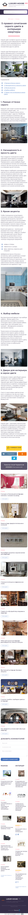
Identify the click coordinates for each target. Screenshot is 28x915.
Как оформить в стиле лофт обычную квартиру (13, 729)
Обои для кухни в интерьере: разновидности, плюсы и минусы (12, 641)
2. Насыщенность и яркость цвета (15, 85)
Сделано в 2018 (10, 910)
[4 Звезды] (10, 467)
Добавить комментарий (10, 759)
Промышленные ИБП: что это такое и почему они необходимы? (7, 847)
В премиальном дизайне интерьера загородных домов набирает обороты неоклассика (21, 784)
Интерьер (3, 491)
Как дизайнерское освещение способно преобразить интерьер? (20, 876)
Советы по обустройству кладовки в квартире (13, 612)
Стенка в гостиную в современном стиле (12, 582)
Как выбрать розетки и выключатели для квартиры (13, 553)
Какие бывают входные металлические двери (5, 868)
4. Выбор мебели (9, 90)
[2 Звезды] (7, 467)
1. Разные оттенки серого (12, 83)
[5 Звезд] (11, 467)
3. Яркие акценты (9, 88)
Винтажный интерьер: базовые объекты (11, 670)
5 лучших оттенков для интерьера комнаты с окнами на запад (12, 494)
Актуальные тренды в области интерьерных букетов (21, 853)
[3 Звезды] (8, 467)
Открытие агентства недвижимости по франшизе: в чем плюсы (7, 783)
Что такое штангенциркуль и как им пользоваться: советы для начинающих (6, 806)
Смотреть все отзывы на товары (6, 876)
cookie (18, 914)
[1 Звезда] (6, 467)
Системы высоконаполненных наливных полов (7, 827)
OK (22, 914)
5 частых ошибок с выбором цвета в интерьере (12, 700)
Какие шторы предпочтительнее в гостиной (12, 524)
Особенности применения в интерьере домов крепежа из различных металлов (20, 807)
